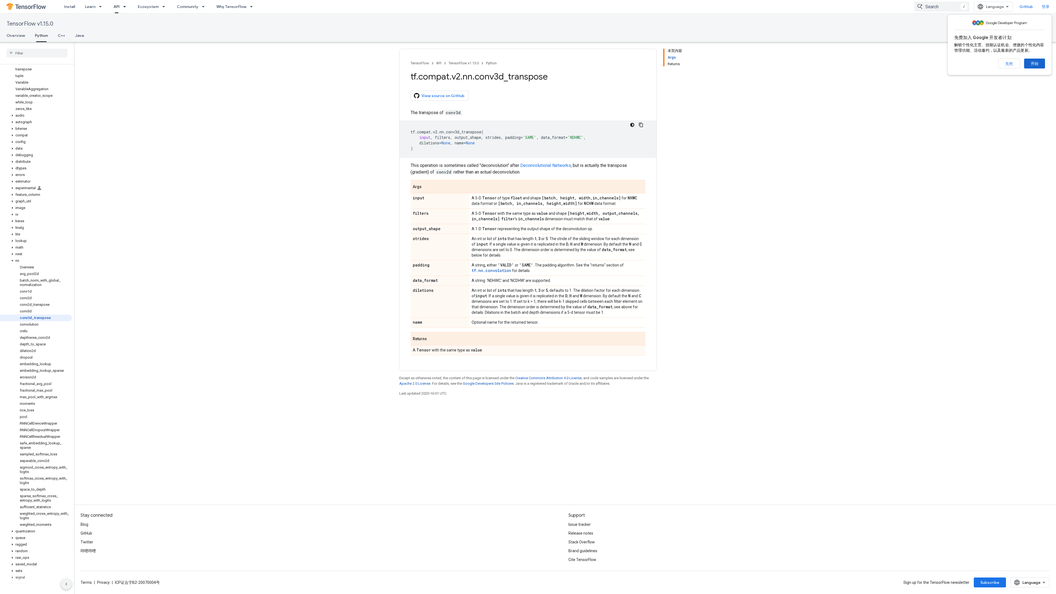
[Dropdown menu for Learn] (102, 6)
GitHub (1026, 6)
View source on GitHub (443, 95)
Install (69, 6)
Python (41, 35)
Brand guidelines (582, 551)
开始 (1034, 63)
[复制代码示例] (641, 124)
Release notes (580, 533)
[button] (36, 115)
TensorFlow (420, 63)
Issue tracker (579, 524)
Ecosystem (148, 6)
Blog (84, 524)
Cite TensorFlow (582, 559)
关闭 (1009, 63)
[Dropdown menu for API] (126, 6)
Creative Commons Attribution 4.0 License (548, 378)
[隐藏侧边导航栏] (66, 584)
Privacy (103, 582)
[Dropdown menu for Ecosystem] (165, 6)
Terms (86, 582)
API (117, 6)
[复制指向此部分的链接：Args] (427, 187)
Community (187, 6)
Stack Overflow (581, 542)
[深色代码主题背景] (632, 124)
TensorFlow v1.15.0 (30, 23)
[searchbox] (37, 53)
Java (79, 35)
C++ (61, 35)
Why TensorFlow (231, 6)
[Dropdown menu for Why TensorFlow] (253, 6)
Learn (90, 6)
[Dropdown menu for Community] (204, 6)
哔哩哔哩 (88, 551)
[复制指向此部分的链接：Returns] (432, 339)
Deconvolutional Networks (545, 165)
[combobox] (941, 7)
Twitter (87, 542)
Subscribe (989, 582)
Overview (16, 35)
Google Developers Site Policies (488, 383)
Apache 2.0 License (414, 383)
